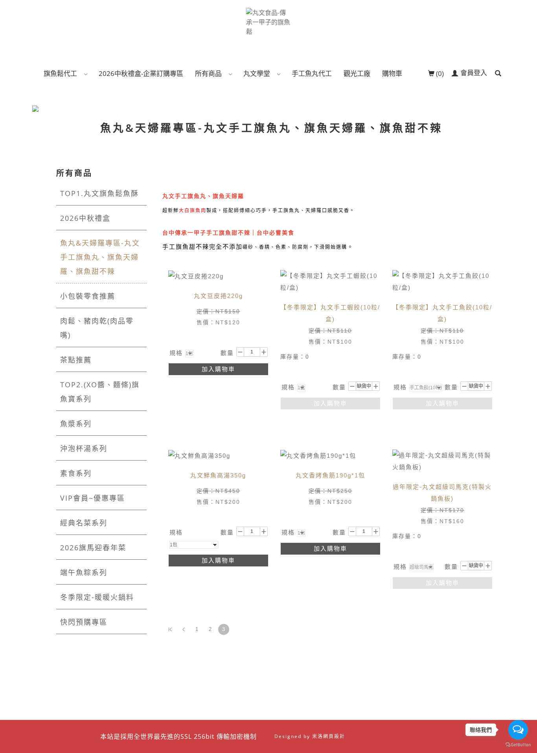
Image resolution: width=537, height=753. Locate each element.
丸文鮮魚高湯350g (218, 475)
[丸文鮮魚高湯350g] (199, 455)
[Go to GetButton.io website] (518, 744)
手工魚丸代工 (312, 73)
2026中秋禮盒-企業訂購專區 (141, 73)
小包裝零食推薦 (87, 296)
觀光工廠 (357, 73)
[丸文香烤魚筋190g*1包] (318, 455)
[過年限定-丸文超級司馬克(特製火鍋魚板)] (442, 460)
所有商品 (208, 73)
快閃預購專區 (83, 622)
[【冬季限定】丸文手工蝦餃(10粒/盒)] (330, 281)
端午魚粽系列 (83, 572)
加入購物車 (218, 369)
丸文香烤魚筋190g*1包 (330, 475)
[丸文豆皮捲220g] (196, 275)
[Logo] (268, 21)
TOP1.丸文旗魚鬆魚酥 (99, 193)
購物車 (392, 73)
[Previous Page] (183, 629)
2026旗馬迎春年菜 (93, 547)
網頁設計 (334, 736)
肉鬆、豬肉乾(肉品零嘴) (97, 328)
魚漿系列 (76, 423)
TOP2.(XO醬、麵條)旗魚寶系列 (100, 391)
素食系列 (76, 473)
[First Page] (170, 629)
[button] (498, 73)
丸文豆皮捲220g (218, 295)
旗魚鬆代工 (60, 73)
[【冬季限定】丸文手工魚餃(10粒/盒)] (442, 281)
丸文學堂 (256, 73)
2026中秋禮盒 (85, 218)
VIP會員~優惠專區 (92, 498)
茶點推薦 (76, 359)
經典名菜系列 (83, 522)
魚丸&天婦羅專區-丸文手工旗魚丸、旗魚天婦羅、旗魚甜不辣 (100, 257)
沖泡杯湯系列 (83, 448)
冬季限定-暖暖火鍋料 (97, 597)
